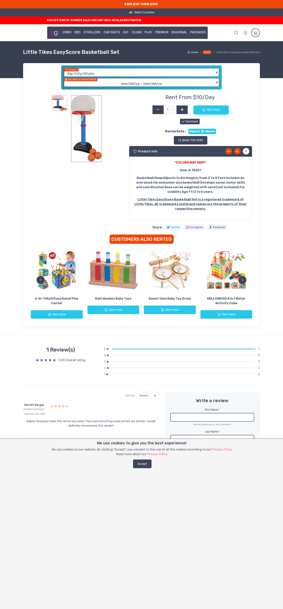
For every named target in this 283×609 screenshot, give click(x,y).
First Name (212, 409)
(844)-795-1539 (192, 140)
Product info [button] (147, 151)
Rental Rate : (175, 131)
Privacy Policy (222, 449)
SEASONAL (179, 32)
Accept (142, 463)
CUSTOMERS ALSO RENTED (141, 239)
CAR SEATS (112, 32)
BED (77, 32)
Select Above (202, 131)
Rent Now (213, 109)
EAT (126, 32)
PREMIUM (161, 32)
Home (194, 52)
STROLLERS (92, 32)
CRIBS (67, 32)
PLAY (148, 32)
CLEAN (137, 32)
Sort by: (130, 395)
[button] (236, 32)
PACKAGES (198, 32)
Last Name (212, 431)
